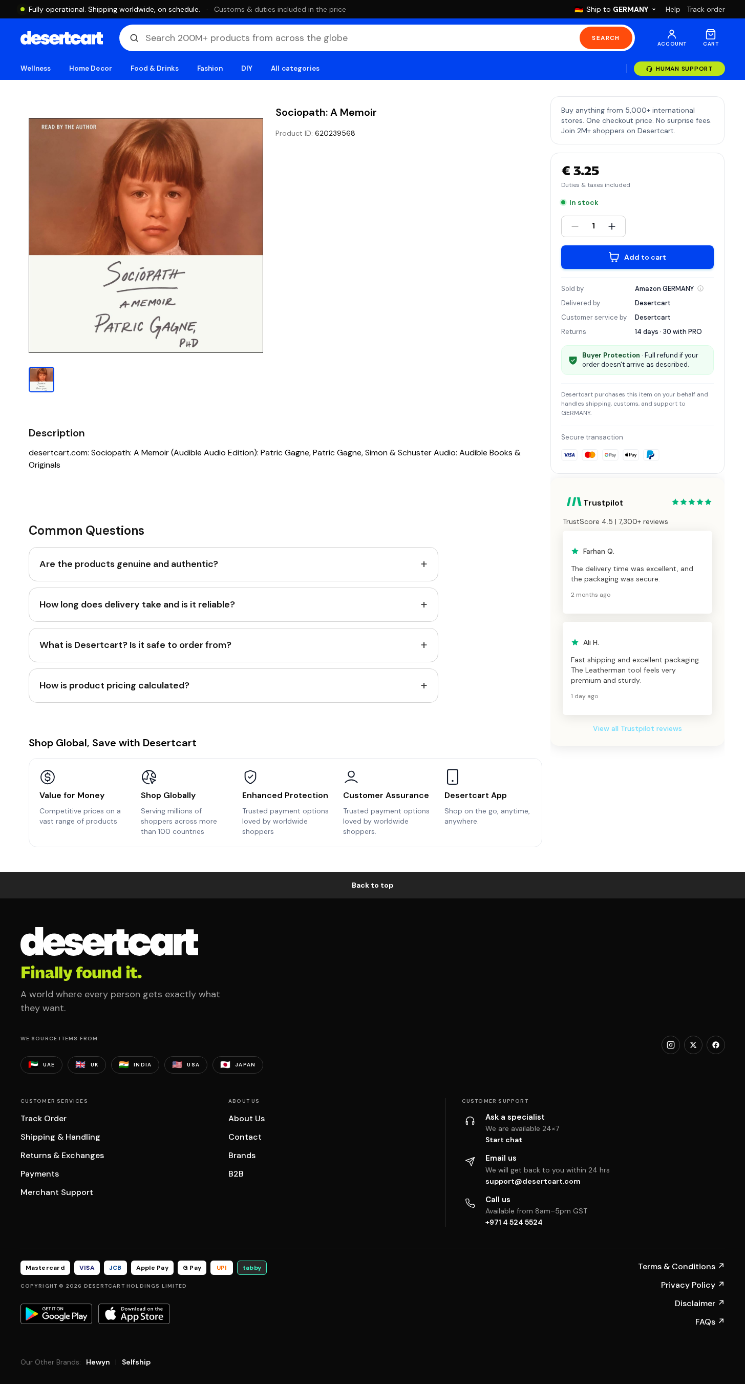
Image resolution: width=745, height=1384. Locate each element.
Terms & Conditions (681, 1266)
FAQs (710, 1321)
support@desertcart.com (533, 1181)
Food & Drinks (155, 68)
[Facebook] (716, 1045)
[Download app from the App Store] (134, 1314)
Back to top (373, 885)
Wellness (35, 68)
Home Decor (90, 68)
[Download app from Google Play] (56, 1314)
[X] (693, 1045)
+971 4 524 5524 (514, 1222)
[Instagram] (671, 1045)
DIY (246, 68)
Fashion (210, 68)
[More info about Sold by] (700, 288)
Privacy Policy (693, 1285)
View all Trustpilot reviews (637, 728)
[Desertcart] (61, 38)
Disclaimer (700, 1303)
